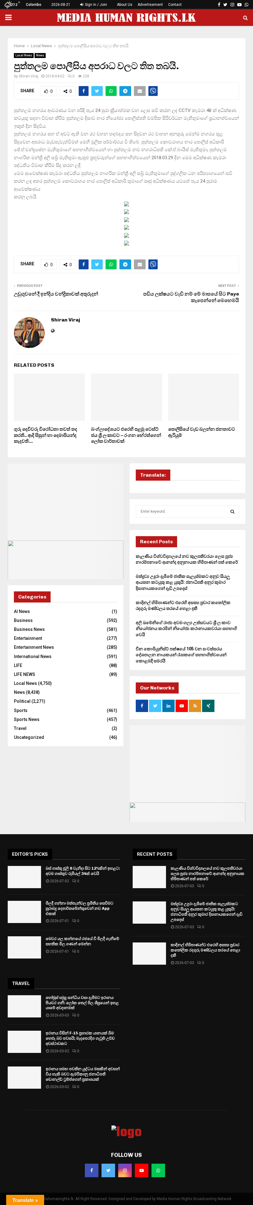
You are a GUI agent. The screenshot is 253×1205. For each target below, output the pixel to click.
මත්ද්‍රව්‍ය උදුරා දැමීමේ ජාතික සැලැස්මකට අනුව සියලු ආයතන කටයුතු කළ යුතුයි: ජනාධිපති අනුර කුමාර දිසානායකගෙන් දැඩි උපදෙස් (183, 582)
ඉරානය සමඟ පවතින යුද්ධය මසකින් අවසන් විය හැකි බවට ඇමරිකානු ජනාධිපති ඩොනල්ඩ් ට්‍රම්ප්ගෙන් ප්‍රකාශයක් (83, 1074)
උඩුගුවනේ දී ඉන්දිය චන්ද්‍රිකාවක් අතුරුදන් (56, 294)
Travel (20, 728)
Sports (20, 710)
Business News (29, 629)
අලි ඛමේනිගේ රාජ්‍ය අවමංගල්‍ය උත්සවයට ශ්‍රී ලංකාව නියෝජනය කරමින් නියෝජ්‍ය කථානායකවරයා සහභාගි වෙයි (186, 628)
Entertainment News (34, 647)
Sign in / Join (95, 4)
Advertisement (150, 4)
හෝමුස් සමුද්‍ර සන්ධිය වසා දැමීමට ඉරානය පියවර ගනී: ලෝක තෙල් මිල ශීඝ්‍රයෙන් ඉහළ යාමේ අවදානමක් (82, 1002)
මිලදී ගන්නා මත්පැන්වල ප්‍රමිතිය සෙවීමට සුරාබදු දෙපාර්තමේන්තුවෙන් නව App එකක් (79, 908)
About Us (124, 4)
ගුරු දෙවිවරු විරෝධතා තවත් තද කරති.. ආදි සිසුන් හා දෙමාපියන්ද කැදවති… (45, 435)
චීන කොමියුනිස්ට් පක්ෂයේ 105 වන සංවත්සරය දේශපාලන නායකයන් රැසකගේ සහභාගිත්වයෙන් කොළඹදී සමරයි (181, 654)
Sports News (26, 719)
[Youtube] (141, 1170)
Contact (175, 4)
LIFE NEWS (24, 674)
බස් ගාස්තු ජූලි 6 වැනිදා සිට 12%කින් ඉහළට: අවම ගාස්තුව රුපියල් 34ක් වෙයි (83, 871)
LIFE (18, 665)
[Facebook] (91, 1170)
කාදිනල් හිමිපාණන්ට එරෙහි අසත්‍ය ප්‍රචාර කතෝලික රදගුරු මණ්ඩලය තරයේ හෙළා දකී (205, 950)
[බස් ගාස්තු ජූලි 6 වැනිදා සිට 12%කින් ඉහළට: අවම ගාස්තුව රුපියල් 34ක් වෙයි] (24, 877)
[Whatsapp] (158, 1170)
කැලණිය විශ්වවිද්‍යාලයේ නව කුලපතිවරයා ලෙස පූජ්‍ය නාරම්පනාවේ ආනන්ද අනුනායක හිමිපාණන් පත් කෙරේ (207, 873)
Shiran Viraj (28, 76)
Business (23, 620)
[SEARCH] (232, 511)
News (40, 55)
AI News (22, 611)
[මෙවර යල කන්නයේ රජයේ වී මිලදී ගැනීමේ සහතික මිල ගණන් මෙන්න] (24, 947)
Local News (23, 55)
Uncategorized (29, 737)
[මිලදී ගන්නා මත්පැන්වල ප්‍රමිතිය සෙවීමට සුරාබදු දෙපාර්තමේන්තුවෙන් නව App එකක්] (24, 912)
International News (33, 656)
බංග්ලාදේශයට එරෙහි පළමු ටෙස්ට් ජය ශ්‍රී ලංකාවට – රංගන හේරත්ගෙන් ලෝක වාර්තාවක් (126, 435)
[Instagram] (125, 1170)
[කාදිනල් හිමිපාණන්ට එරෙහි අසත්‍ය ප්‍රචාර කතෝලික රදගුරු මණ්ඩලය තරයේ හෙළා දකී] (149, 953)
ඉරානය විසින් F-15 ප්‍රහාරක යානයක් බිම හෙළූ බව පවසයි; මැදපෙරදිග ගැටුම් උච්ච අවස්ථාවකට (80, 1038)
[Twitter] (108, 1170)
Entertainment (28, 638)
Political (22, 701)
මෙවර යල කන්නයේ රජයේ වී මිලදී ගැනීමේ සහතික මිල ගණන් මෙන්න (82, 941)
